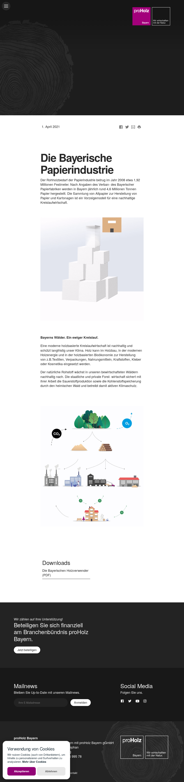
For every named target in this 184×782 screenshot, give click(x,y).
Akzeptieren (21, 771)
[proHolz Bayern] (151, 16)
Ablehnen (51, 771)
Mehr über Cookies (34, 762)
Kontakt (73, 773)
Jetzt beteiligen (27, 650)
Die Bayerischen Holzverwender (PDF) (65, 572)
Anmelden (80, 702)
